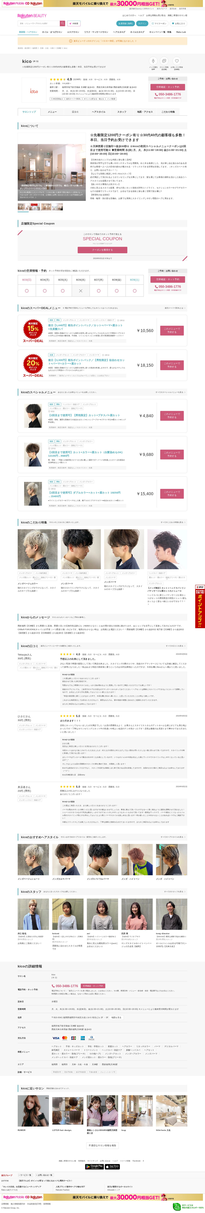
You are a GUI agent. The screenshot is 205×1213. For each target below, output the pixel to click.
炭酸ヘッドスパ (133, 1050)
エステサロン (73, 32)
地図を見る (116, 1017)
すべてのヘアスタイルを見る (172, 837)
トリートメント (91, 1050)
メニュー (52, 112)
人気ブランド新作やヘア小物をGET (70, 1187)
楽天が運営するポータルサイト (120, 1187)
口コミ (75, 112)
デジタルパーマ (171, 1046)
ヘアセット (149, 1050)
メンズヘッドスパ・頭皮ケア (65, 1057)
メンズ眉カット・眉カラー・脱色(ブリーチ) (102, 1057)
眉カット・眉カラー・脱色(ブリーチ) (68, 1054)
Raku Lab (181, 32)
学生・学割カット (96, 1046)
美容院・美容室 (24, 48)
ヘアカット (57, 1046)
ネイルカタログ (137, 32)
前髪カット (113, 1046)
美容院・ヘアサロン (28, 32)
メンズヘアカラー (133, 1054)
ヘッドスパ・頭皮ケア (112, 1050)
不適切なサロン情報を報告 (102, 1145)
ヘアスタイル (98, 112)
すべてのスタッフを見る (173, 892)
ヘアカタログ (119, 32)
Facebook (137, 1161)
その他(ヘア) (95, 1054)
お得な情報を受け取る (156, 15)
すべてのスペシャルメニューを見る (169, 392)
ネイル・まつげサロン (52, 32)
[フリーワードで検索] (62, 23)
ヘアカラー (127, 1046)
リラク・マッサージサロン (96, 32)
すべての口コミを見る (174, 646)
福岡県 (35, 48)
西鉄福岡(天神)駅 (110, 1064)
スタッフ (121, 112)
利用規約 (81, 1161)
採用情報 (47, 1204)
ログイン (142, 23)
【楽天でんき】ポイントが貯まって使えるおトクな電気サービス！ (45, 1181)
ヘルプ (141, 15)
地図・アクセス (145, 112)
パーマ (157, 1046)
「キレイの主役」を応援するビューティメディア (21, 1187)
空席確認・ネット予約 (167, 87)
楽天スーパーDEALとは (174, 308)
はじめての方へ (129, 15)
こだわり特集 (168, 112)
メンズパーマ (151, 1054)
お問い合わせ (105, 1161)
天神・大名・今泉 (47, 48)
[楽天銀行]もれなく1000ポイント (141, 9)
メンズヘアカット (113, 1054)
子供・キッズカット (75, 1046)
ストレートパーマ (72, 1050)
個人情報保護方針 (18, 1204)
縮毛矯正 (56, 1050)
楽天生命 (173, 9)
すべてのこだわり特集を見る (172, 522)
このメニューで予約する (172, 330)
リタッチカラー (143, 1046)
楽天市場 (182, 9)
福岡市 (65, 1064)
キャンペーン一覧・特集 (160, 32)
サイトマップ (92, 1161)
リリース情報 (125, 1161)
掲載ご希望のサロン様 (177, 15)
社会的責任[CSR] (34, 1204)
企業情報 (5, 1204)
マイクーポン (160, 23)
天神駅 (58, 48)
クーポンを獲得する (102, 250)
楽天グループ (162, 9)
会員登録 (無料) (126, 23)
